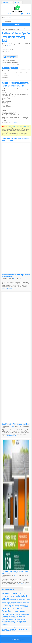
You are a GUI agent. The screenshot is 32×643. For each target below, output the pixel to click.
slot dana (10, 627)
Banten (15, 593)
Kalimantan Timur (21, 616)
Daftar (23, 14)
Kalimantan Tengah (10, 616)
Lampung (13, 618)
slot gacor (4, 627)
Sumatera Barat (15, 621)
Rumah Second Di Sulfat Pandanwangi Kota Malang (15, 424)
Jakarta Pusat (17, 607)
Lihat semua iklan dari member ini (9, 64)
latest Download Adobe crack (22, 618)
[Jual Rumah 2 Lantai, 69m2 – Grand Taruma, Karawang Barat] (3, 47)
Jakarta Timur (12, 609)
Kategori (18, 2)
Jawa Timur (8, 614)
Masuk (28, 14)
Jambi (26, 609)
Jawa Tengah (19, 611)
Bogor (24, 593)
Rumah (10, 28)
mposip (9, 630)
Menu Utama (7, 2)
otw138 (14, 630)
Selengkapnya (7, 288)
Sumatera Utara (12, 623)
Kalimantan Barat (19, 614)
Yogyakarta (5, 624)
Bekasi (21, 593)
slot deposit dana (22, 627)
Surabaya (20, 623)
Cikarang (4, 596)
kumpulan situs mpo (7, 629)
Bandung (8, 593)
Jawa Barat (14, 122)
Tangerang (27, 623)
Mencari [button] (16, 24)
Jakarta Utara (20, 609)
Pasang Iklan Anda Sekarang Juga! (11, 14)
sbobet (20, 629)
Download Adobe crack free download (14, 602)
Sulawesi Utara (6, 621)
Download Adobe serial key (9, 605)
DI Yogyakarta (16, 596)
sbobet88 (15, 629)
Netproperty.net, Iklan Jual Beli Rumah (18, 126)
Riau (13, 619)
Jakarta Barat (9, 607)
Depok (8, 596)
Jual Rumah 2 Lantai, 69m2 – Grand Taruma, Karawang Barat (16, 36)
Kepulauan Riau (6, 618)
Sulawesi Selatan (20, 619)
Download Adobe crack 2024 (11, 601)
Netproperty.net (21, 639)
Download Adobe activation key (15, 599)
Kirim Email (13, 68)
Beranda (4, 28)
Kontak (5, 68)
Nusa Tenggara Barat (7, 619)
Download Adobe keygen (13, 603)
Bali (3, 593)
